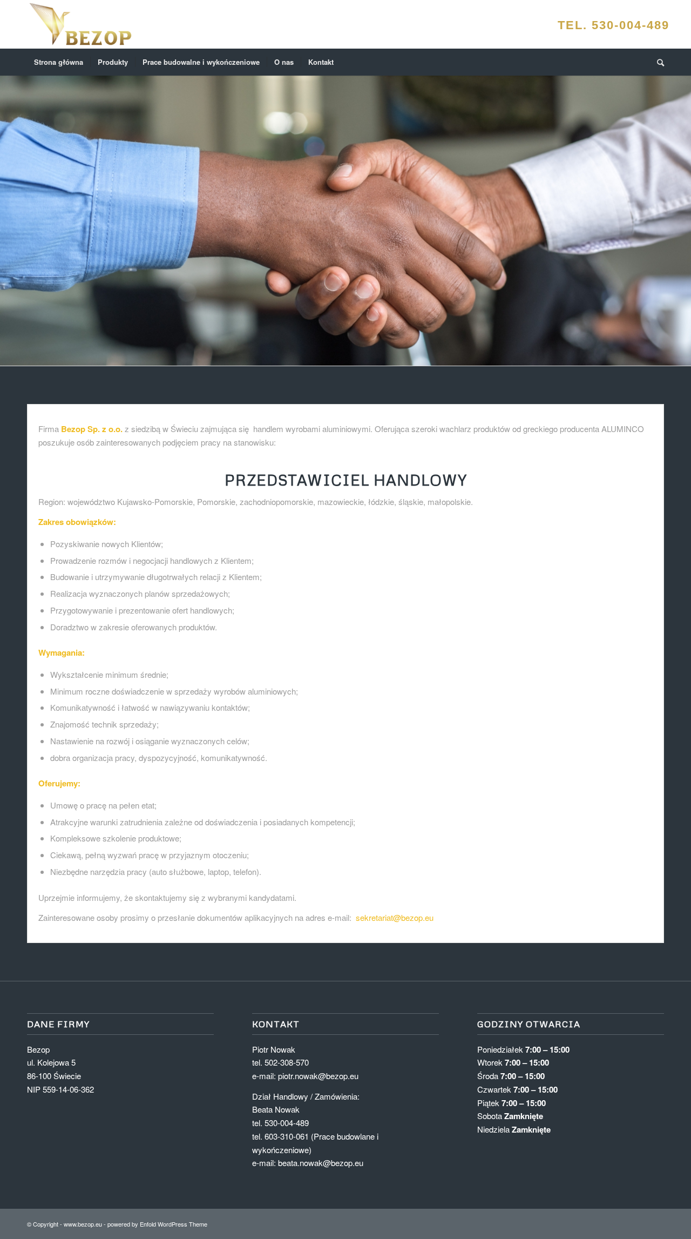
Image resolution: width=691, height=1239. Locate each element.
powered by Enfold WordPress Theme (157, 1224)
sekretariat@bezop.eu (394, 917)
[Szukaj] (657, 62)
